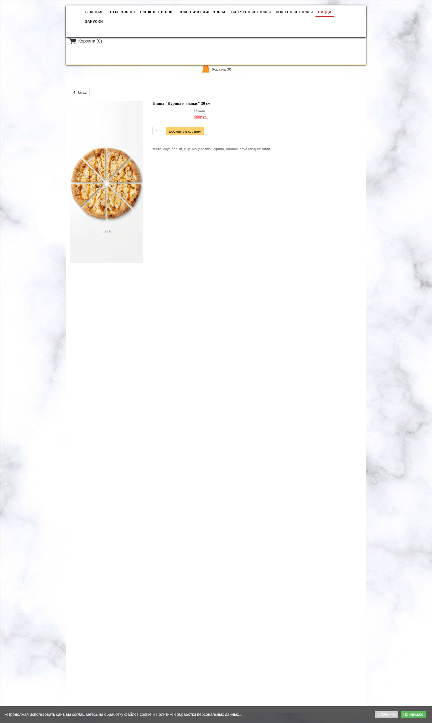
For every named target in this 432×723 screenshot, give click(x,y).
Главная (93, 12)
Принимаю (413, 714)
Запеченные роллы (250, 12)
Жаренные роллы (294, 12)
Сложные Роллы (157, 12)
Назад (81, 92)
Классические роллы (202, 12)
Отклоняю (386, 714)
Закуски (94, 21)
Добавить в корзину (185, 131)
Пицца (325, 12)
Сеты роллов (121, 12)
